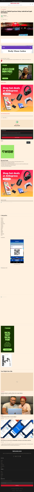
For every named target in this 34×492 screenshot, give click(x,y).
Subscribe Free (17, 137)
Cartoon (2, 219)
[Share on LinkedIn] (5, 19)
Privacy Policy (13, 490)
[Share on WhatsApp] (6, 19)
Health (2, 228)
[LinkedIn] (20, 456)
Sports (2, 232)
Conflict (2, 220)
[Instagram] (18, 456)
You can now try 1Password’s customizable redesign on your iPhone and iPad (16, 440)
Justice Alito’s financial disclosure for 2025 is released (8, 165)
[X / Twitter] (14, 456)
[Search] (30, 4)
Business (2, 218)
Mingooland (14, 3)
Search (2, 140)
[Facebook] (16, 456)
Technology (5, 7)
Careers (2, 475)
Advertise (2, 474)
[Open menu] (32, 4)
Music (1, 229)
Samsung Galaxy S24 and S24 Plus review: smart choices (12, 393)
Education (2, 222)
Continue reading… (3, 82)
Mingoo (22, 488)
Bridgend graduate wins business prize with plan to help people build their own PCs (12, 161)
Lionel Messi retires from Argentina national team (7, 162)
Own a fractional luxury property (5, 113)
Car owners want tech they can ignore (6, 166)
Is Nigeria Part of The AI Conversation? (8, 416)
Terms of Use (17, 490)
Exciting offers (3, 237)
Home (1, 7)
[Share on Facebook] (3, 19)
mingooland (5, 15)
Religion (2, 231)
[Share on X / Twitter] (1, 19)
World (1, 235)
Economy (2, 221)
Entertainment (3, 223)
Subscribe (17, 485)
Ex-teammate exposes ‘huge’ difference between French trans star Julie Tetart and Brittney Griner (14, 163)
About (1, 471)
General (2, 227)
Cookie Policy (20, 490)
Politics (2, 230)
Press (1, 477)
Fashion (2, 224)
